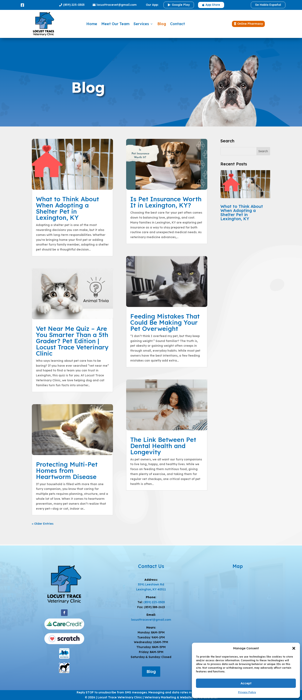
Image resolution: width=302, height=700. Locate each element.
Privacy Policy (247, 692)
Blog (161, 23)
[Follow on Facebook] (64, 612)
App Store (211, 5)
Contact (177, 23)
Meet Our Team (115, 23)
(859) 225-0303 (71, 5)
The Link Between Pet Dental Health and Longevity (163, 446)
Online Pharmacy (248, 24)
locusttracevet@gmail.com (115, 5)
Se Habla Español (268, 5)
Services (143, 23)
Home (91, 23)
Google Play (179, 5)
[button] (294, 648)
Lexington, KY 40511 (151, 589)
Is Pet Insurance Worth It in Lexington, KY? (166, 202)
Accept (246, 683)
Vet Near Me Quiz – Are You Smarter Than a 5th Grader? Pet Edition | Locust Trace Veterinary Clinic (72, 341)
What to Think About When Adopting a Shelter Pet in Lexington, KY (67, 208)
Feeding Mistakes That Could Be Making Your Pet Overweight (165, 322)
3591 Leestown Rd (151, 584)
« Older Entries (42, 524)
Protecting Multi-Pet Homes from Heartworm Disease (67, 470)
